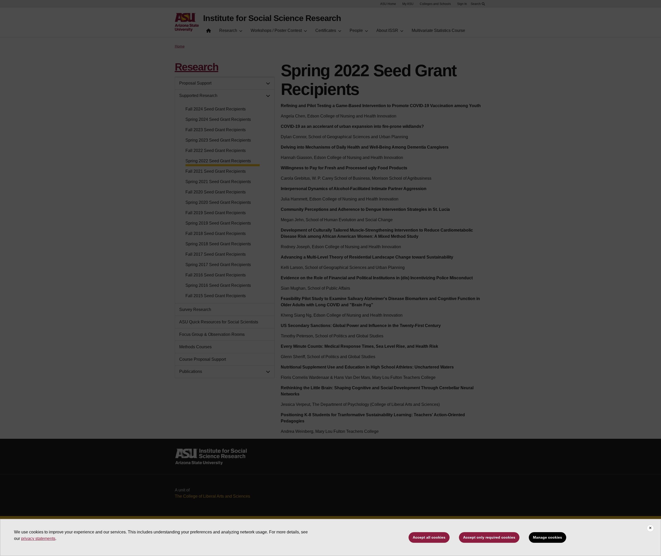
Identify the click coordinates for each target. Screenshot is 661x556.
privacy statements (38, 538)
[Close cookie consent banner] (650, 528)
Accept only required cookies (489, 537)
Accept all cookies (429, 537)
